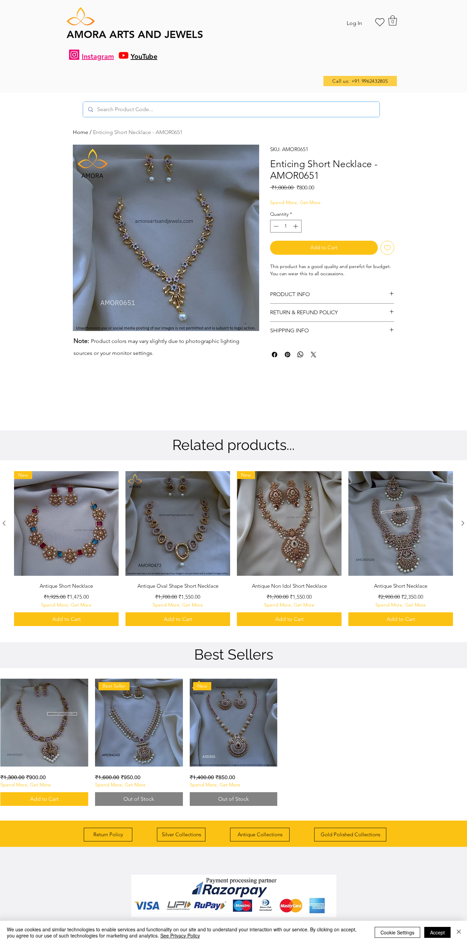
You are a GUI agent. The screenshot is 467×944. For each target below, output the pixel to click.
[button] (392, 20)
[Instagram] (74, 55)
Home (80, 132)
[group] (233, 549)
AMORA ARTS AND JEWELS (135, 34)
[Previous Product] (4, 523)
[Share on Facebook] (274, 354)
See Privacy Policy (180, 935)
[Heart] (379, 22)
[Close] (459, 932)
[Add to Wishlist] (388, 248)
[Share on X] (313, 354)
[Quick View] (177, 523)
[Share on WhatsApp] (300, 354)
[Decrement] (275, 226)
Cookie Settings (397, 932)
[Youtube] (123, 55)
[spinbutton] (286, 226)
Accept (437, 932)
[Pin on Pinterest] (287, 354)
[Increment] (296, 226)
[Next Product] (463, 523)
